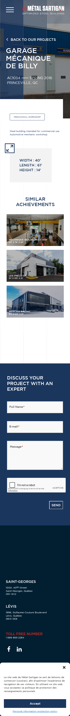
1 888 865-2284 (15, 637)
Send (56, 505)
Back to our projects (33, 39)
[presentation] (36, 485)
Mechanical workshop (27, 117)
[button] (64, 667)
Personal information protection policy (35, 711)
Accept (35, 703)
